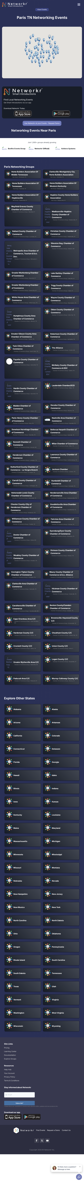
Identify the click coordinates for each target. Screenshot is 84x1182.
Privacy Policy (9, 1077)
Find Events (40, 1130)
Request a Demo (53, 1130)
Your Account (9, 1073)
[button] (39, 44)
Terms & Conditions (11, 1081)
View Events (42, 9)
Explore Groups (10, 1059)
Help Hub (7, 1069)
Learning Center (10, 1051)
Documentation (10, 1055)
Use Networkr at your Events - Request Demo (42, 123)
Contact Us (66, 1130)
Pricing (6, 1048)
